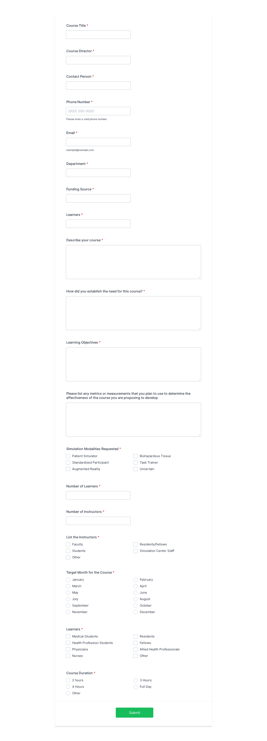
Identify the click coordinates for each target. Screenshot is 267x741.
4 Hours (78, 687)
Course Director (80, 51)
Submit (134, 713)
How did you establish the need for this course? (105, 291)
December (147, 612)
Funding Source (80, 189)
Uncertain (147, 469)
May (75, 592)
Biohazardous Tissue (155, 456)
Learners (74, 214)
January (78, 580)
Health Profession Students (92, 643)
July (75, 599)
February (146, 580)
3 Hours (146, 680)
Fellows (145, 643)
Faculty (77, 544)
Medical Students (85, 636)
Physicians (80, 649)
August (145, 599)
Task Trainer (149, 462)
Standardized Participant (90, 462)
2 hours (77, 680)
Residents (147, 636)
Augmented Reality (86, 469)
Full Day (145, 687)
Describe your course (84, 240)
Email (71, 133)
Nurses (77, 656)
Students (79, 551)
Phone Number (79, 102)
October (146, 605)
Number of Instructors (85, 512)
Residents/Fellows (153, 544)
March (76, 586)
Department (77, 164)
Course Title (77, 25)
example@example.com (80, 150)
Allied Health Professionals (160, 649)
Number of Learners (83, 486)
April (143, 586)
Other (76, 557)
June (143, 592)
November (80, 612)
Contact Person (80, 76)
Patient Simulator (85, 456)
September (80, 605)
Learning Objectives (83, 342)
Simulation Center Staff (157, 551)
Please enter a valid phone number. (86, 119)
